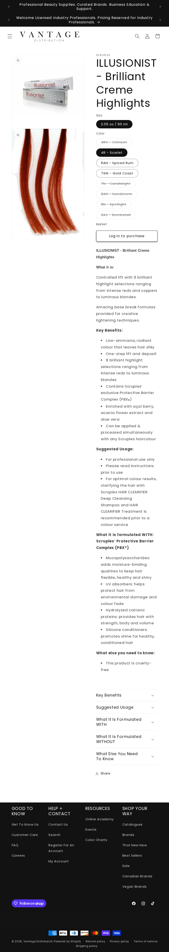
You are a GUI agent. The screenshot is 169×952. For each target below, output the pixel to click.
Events (91, 829)
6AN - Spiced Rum (117, 163)
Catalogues (132, 824)
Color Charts (96, 840)
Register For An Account (61, 848)
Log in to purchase (127, 235)
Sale (126, 866)
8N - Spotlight (116, 205)
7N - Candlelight (118, 184)
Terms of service (146, 941)
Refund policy (95, 941)
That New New (134, 845)
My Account (58, 861)
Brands (128, 835)
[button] (10, 36)
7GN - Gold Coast (117, 173)
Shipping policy (87, 946)
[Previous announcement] (9, 6)
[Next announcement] (160, 6)
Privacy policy (119, 941)
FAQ (15, 845)
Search (54, 835)
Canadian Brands (137, 876)
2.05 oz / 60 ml (114, 124)
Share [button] (105, 773)
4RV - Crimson (116, 143)
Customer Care (25, 835)
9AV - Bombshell (118, 216)
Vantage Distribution (39, 941)
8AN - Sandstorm (119, 195)
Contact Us (58, 824)
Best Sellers (132, 855)
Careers (18, 855)
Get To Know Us (25, 824)
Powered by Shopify (67, 941)
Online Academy (99, 819)
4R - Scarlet (112, 152)
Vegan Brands (134, 886)
